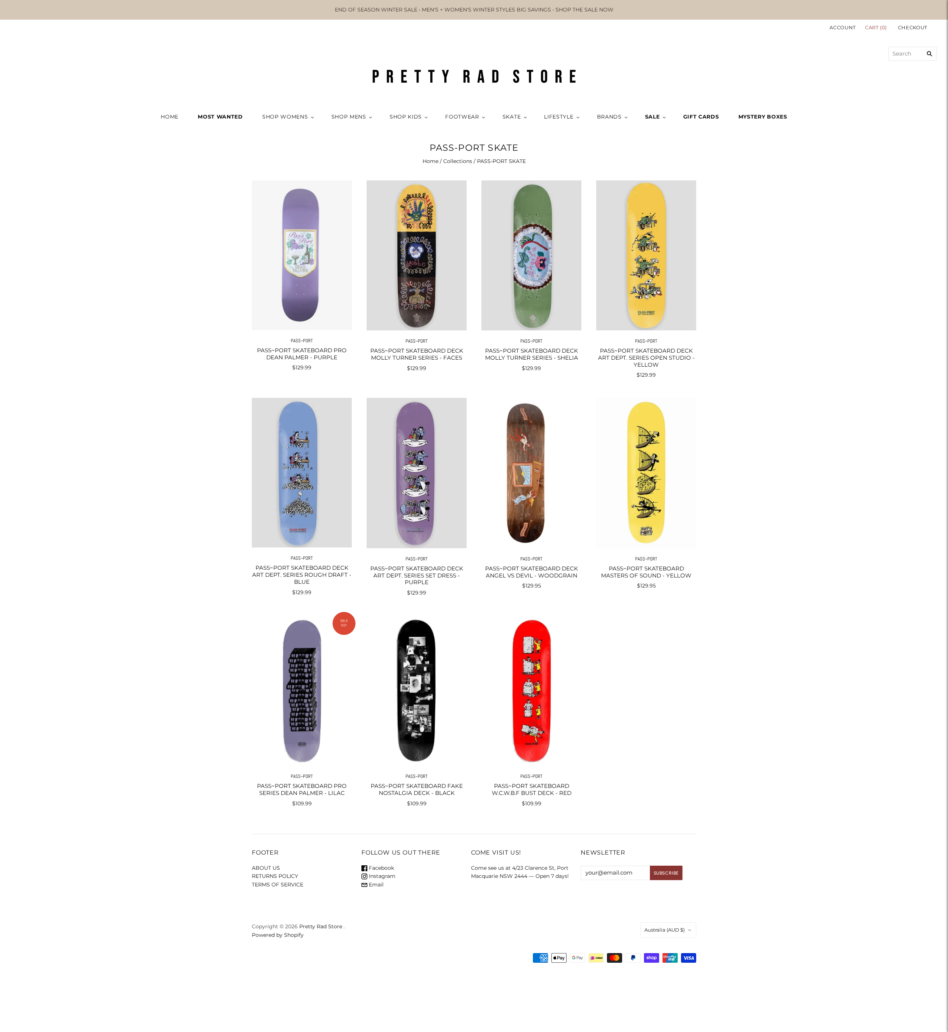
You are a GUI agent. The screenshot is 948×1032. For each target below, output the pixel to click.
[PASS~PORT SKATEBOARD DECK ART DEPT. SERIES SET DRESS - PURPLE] (417, 473)
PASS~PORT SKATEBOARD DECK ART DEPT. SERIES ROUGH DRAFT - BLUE (301, 574)
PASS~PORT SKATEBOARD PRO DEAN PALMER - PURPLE (302, 354)
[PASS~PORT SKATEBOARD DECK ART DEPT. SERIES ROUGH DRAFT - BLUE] (302, 472)
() (876, 27)
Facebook (380, 868)
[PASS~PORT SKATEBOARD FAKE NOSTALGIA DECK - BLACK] (417, 691)
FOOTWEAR (462, 116)
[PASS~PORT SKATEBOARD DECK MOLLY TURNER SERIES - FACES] (417, 255)
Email (375, 884)
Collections (457, 161)
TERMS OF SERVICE (277, 884)
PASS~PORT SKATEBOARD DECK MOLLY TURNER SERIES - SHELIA (531, 354)
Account (843, 27)
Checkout (912, 27)
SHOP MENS (348, 116)
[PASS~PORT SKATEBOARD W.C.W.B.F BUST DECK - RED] (531, 691)
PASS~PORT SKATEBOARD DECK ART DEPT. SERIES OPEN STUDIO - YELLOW (646, 357)
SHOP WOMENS (285, 116)
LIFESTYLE (558, 116)
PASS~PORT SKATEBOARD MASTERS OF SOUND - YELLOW (646, 572)
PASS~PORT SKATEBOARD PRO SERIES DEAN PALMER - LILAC (302, 789)
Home (430, 161)
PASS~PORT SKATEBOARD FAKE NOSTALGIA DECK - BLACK (417, 789)
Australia (664, 930)
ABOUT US (266, 868)
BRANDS (609, 116)
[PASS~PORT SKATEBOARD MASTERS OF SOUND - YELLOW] (646, 473)
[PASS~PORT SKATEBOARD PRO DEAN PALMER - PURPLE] (302, 255)
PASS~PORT (302, 340)
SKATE (512, 116)
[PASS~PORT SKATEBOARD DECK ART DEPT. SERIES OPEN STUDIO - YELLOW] (646, 255)
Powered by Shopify (278, 935)
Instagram (381, 876)
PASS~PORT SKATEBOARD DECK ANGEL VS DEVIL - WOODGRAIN (531, 572)
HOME (169, 116)
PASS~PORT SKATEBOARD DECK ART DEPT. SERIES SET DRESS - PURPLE (416, 575)
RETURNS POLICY (275, 876)
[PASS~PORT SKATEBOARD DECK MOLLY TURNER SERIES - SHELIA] (531, 255)
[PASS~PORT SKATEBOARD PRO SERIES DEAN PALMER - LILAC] (302, 691)
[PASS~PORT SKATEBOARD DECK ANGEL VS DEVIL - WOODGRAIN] (531, 473)
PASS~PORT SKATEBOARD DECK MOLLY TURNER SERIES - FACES (416, 354)
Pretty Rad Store (320, 926)
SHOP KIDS (406, 116)
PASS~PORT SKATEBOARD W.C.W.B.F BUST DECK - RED (531, 789)
